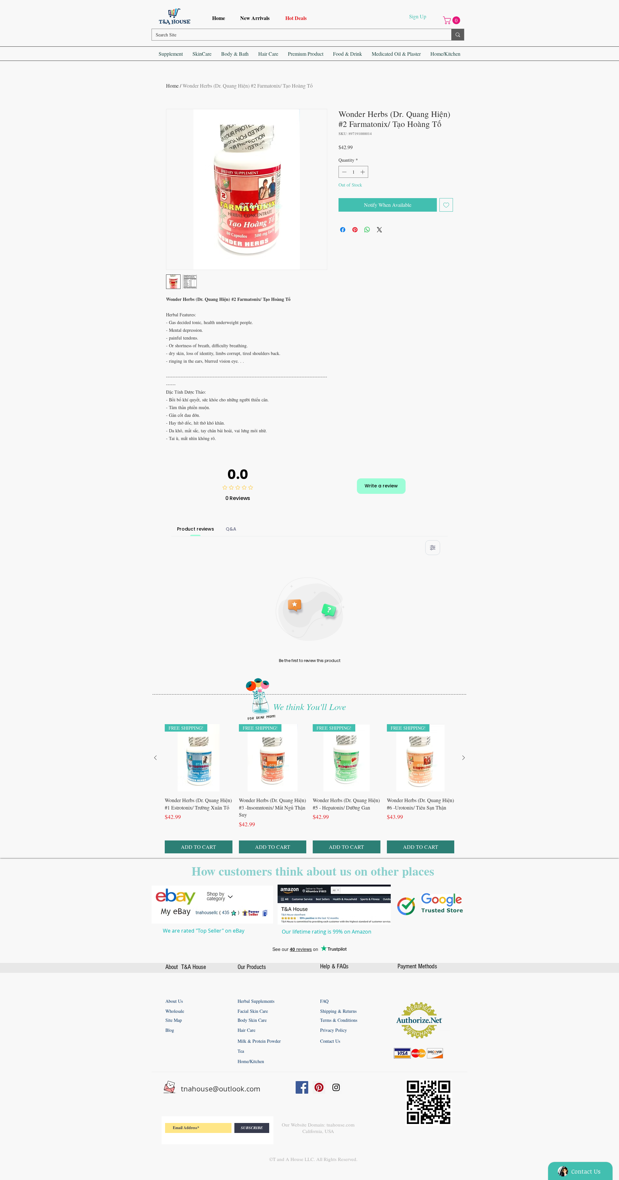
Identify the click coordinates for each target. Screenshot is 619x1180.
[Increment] (363, 171)
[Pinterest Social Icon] (319, 1087)
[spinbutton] (353, 171)
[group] (309, 789)
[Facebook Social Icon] (302, 1087)
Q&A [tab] (231, 529)
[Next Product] (463, 758)
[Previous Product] (155, 758)
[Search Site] (457, 34)
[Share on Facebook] (343, 230)
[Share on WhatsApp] (367, 230)
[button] (452, 20)
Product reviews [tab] (195, 529)
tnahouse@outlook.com (220, 1088)
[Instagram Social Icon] (336, 1087)
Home (172, 85)
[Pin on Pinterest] (355, 230)
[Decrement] (343, 171)
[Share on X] (379, 230)
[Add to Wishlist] (446, 205)
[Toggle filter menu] (432, 547)
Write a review (381, 486)
